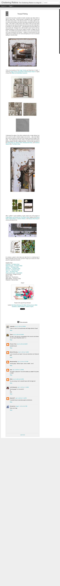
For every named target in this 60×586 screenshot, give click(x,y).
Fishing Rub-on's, (11, 142)
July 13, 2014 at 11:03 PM (20, 398)
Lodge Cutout (22, 70)
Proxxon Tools (13, 344)
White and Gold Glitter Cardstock (19, 73)
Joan (11, 369)
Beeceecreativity (13, 361)
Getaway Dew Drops (33, 218)
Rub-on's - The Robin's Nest (12, 270)
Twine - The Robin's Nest (12, 271)
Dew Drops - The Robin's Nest (13, 268)
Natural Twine (19, 142)
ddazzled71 (12, 398)
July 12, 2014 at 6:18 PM (18, 379)
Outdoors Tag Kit (29, 306)
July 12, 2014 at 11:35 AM (18, 369)
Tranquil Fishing (22, 14)
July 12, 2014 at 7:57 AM (23, 361)
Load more (22, 434)
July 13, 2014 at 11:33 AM (23, 387)
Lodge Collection (21, 306)
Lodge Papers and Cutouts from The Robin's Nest (17, 217)
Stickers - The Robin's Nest (12, 267)
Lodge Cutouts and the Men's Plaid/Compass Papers (22, 71)
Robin (11, 379)
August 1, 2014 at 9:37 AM (21, 406)
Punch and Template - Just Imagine (14, 273)
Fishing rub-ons (30, 305)
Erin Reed (24, 305)
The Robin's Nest (16, 144)
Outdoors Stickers (21, 218)
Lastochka (12, 326)
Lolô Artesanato (13, 387)
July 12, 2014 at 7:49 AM (23, 352)
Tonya (11, 334)
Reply (11, 330)
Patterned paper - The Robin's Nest (14, 265)
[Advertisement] (47, 34)
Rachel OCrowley (14, 352)
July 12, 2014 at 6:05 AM (18, 334)
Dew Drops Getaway (16, 305)
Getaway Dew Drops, (28, 142)
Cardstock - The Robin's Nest (12, 264)
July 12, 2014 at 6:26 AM (22, 344)
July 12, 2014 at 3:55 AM (20, 326)
